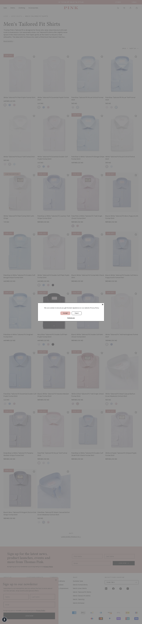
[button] (4, 619)
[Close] (103, 304)
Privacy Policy (94, 308)
